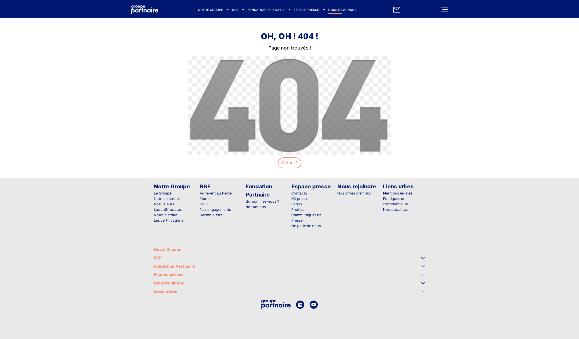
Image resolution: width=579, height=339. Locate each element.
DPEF (204, 204)
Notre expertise (167, 198)
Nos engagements (215, 209)
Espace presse (306, 10)
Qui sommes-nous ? (262, 201)
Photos (297, 209)
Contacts (299, 193)
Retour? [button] (289, 162)
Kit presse (299, 198)
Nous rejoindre (342, 10)
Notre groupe (210, 10)
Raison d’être (211, 215)
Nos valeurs (164, 204)
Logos (296, 204)
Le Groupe (162, 193)
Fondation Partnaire (266, 10)
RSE (235, 10)
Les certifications (168, 220)
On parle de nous (306, 225)
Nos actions (255, 206)
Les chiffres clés (168, 209)
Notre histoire (165, 215)
